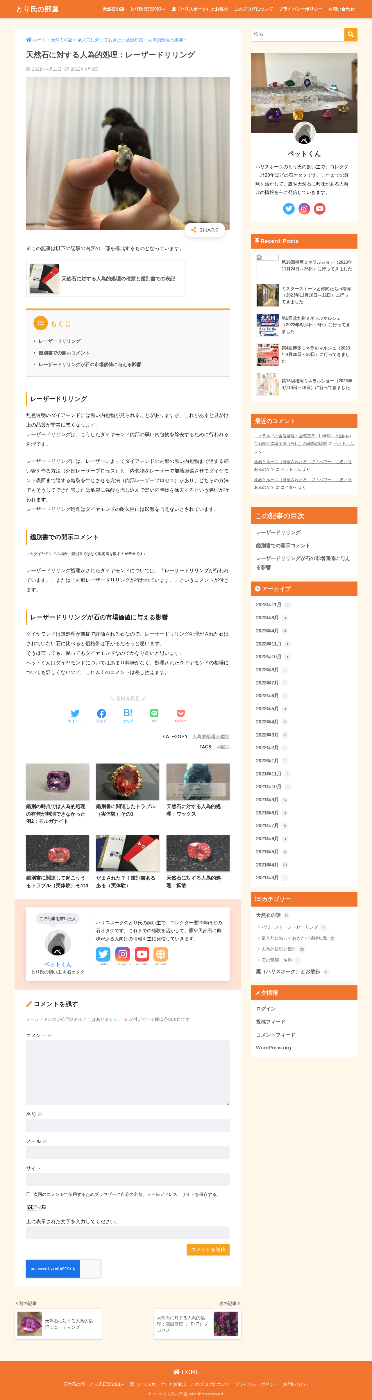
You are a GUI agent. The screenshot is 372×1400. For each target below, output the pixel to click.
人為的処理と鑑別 (211, 736)
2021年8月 (271, 813)
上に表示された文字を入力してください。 (73, 1221)
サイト (33, 1168)
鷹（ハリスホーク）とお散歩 (199, 8)
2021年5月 (271, 852)
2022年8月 (271, 670)
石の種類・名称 (280, 959)
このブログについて (253, 8)
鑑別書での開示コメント (64, 352)
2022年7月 (271, 683)
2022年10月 (272, 656)
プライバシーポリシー (301, 8)
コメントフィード (276, 1035)
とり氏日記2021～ (148, 8)
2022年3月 (271, 735)
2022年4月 (271, 722)
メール (36, 1141)
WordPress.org (273, 1048)
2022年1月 (271, 761)
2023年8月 (271, 617)
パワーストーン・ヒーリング (293, 927)
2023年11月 (272, 605)
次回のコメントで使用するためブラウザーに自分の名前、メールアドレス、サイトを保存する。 (127, 1194)
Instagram (123, 964)
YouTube (142, 964)
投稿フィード (271, 1022)
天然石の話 (113, 8)
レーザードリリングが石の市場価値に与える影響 (90, 364)
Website (161, 964)
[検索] (350, 34)
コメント (39, 1035)
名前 (34, 1114)
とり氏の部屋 (37, 9)
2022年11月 (272, 644)
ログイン (266, 1009)
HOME (189, 1372)
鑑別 (225, 747)
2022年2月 (271, 747)
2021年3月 (271, 877)
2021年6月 (271, 838)
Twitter (103, 964)
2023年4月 (271, 631)
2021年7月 (271, 826)
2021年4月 (271, 865)
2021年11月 (272, 774)
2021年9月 (271, 799)
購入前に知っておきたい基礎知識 (298, 938)
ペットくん (344, 443)
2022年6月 (271, 696)
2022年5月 (271, 708)
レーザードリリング (60, 341)
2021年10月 (272, 786)
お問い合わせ (341, 8)
